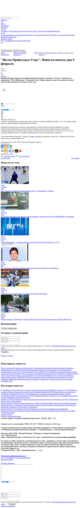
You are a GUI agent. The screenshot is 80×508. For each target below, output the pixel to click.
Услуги (3, 29)
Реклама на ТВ (6, 31)
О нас (3, 33)
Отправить (5, 352)
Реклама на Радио (23, 409)
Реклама (4, 409)
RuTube (24, 41)
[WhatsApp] (11, 146)
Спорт (25, 399)
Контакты (65, 35)
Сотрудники (37, 35)
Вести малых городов (63, 405)
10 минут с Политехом (29, 407)
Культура (49, 399)
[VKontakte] (2, 146)
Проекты (4, 27)
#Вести (3, 76)
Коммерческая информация (58, 409)
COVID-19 (11, 399)
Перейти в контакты (8, 506)
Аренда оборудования (45, 31)
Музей (72, 35)
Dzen (19, 41)
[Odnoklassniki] (5, 146)
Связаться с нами (19, 51)
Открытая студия (15, 407)
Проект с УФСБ (6, 39)
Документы (12, 37)
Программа (5, 26)
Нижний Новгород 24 (28, 403)
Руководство (28, 35)
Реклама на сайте (31, 31)
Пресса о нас (57, 35)
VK (2, 41)
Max (28, 41)
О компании (5, 35)
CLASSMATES (9, 41)
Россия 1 (10, 403)
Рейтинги (56, 31)
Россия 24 (16, 403)
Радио (3, 24)
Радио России (58, 403)
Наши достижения (16, 35)
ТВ (2, 22)
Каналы (3, 403)
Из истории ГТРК (48, 411)
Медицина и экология (61, 399)
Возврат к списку (7, 356)
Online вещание (6, 51)
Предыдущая (5, 158)
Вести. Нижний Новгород (45, 405)
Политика (31, 399)
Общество (19, 399)
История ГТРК (47, 35)
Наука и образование (13, 401)
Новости (4, 20)
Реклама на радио (18, 31)
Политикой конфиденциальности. (13, 456)
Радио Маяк (48, 403)
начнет (31, 136)
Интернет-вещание (70, 403)
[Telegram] (8, 146)
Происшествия (40, 399)
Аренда (45, 409)
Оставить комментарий (9, 328)
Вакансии (4, 37)
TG (16, 41)
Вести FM (40, 403)
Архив (10, 414)
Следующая (75, 158)
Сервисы (4, 414)
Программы (5, 405)
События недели (30, 405)
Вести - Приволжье (16, 405)
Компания (4, 411)
